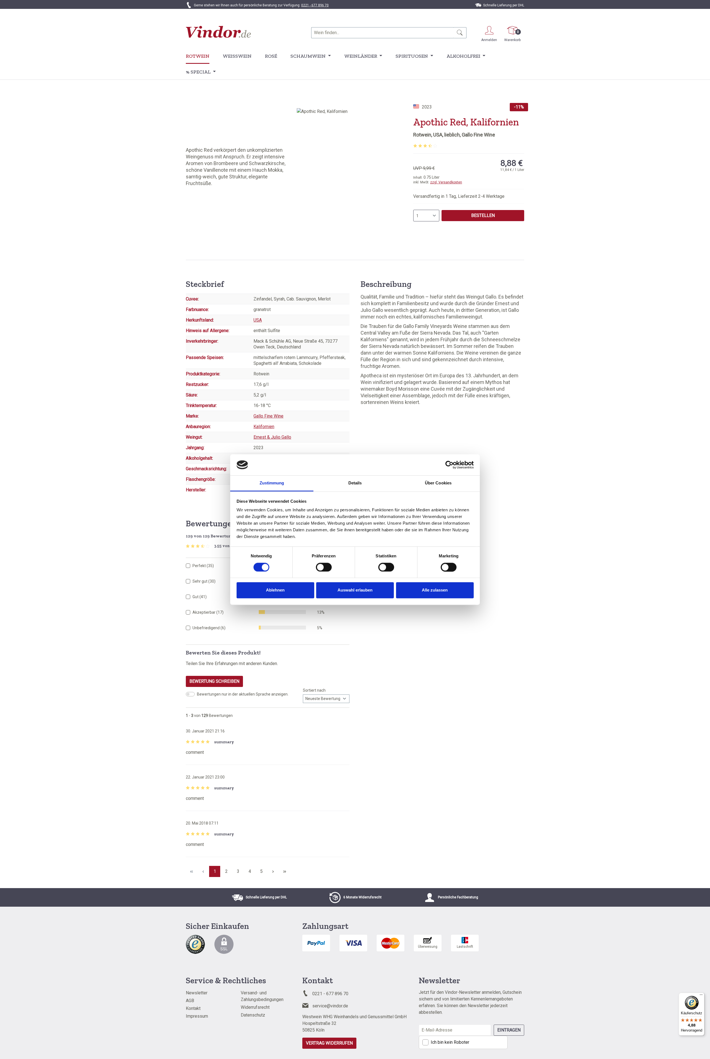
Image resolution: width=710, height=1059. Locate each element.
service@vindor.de (330, 1006)
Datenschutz (253, 1015)
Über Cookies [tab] (438, 483)
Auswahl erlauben (355, 590)
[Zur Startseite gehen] (218, 32)
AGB (190, 1000)
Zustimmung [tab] (272, 483)
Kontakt (193, 1008)
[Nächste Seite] (272, 871)
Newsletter (196, 992)
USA (257, 320)
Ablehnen (275, 590)
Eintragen (509, 1030)
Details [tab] (355, 483)
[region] (355, 168)
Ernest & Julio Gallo (272, 437)
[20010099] (355, 168)
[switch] (324, 567)
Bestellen (483, 215)
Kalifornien (263, 426)
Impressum (197, 1016)
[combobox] (382, 32)
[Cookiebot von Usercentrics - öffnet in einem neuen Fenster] (449, 465)
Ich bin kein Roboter (450, 1042)
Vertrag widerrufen (329, 1043)
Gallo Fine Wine (268, 416)
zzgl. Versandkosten (446, 182)
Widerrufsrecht (255, 1007)
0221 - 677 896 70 (315, 5)
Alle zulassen (435, 590)
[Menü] (701, 996)
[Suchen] (459, 32)
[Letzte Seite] (284, 871)
